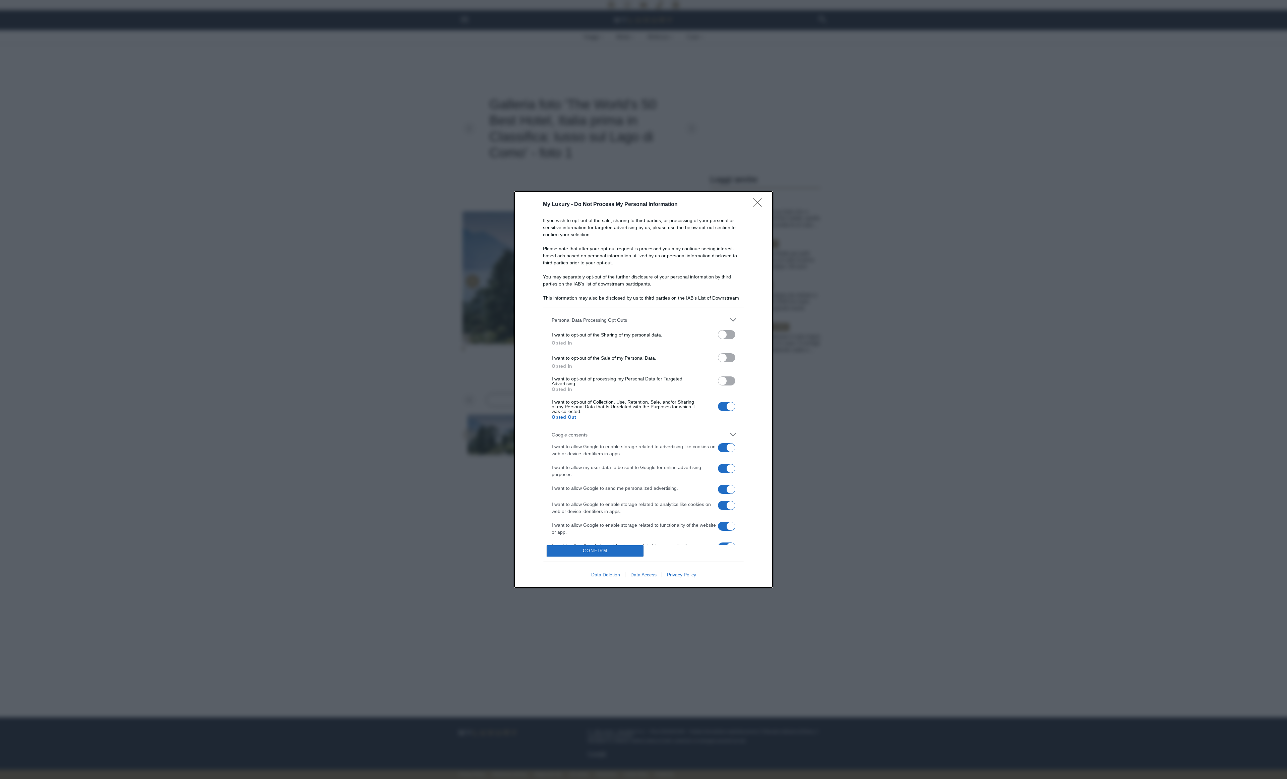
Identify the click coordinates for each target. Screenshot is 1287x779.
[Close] (759, 204)
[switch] (726, 334)
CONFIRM (595, 550)
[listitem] (643, 319)
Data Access (643, 574)
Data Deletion (605, 574)
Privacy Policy (681, 574)
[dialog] (643, 389)
